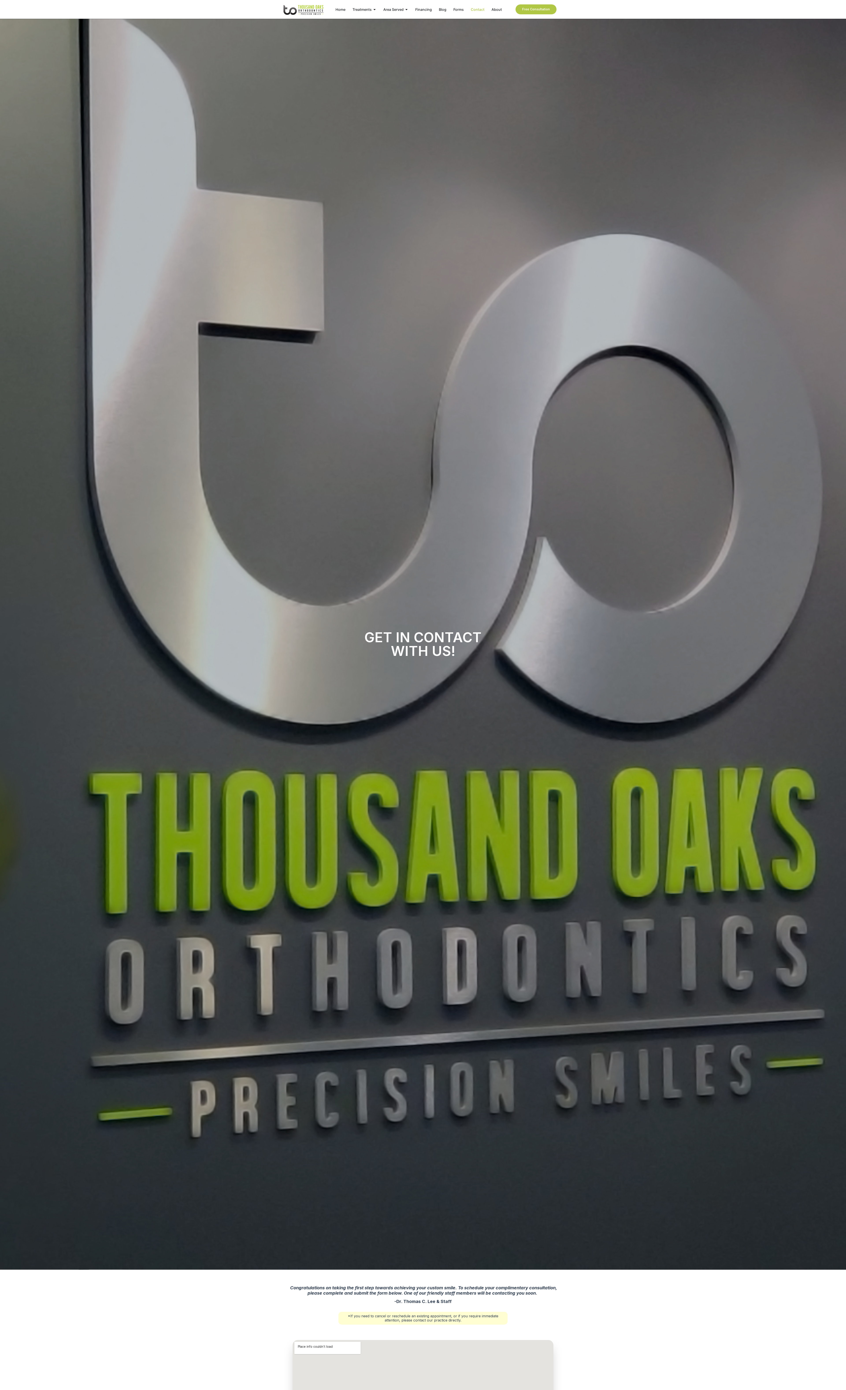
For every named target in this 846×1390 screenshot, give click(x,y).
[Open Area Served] (406, 9)
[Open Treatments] (374, 9)
